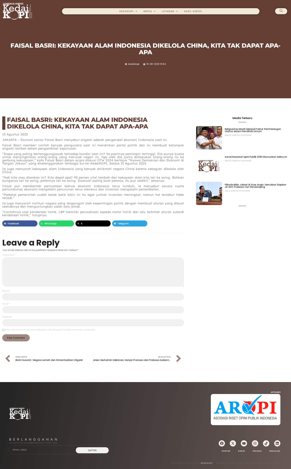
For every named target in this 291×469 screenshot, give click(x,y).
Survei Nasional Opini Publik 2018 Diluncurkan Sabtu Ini (256, 156)
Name (6, 291)
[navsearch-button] (281, 11)
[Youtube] (244, 443)
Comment (9, 255)
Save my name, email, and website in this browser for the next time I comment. (50, 330)
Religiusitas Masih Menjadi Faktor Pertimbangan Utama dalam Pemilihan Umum (253, 130)
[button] (19, 223)
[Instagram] (255, 443)
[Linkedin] (277, 443)
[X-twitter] (233, 443)
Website (7, 317)
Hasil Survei (193, 11)
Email (6, 304)
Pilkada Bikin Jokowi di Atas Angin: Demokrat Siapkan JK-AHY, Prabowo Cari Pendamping (255, 186)
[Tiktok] (266, 443)
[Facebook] (222, 443)
